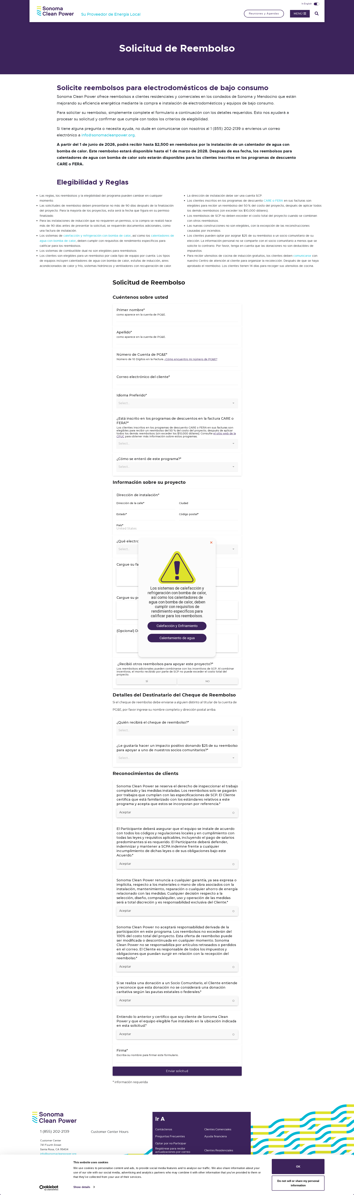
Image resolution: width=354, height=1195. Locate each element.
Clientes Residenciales (218, 1150)
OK (298, 1166)
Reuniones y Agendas (264, 13)
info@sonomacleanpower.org (108, 135)
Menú (298, 13)
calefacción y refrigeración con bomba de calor (97, 236)
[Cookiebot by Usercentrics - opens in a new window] (49, 1188)
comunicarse (302, 256)
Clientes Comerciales (217, 1129)
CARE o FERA (273, 201)
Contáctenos (163, 1129)
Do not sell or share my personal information (298, 1183)
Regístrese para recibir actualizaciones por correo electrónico (172, 1152)
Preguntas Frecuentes (170, 1136)
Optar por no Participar (170, 1143)
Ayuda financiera (215, 1136)
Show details (81, 1187)
